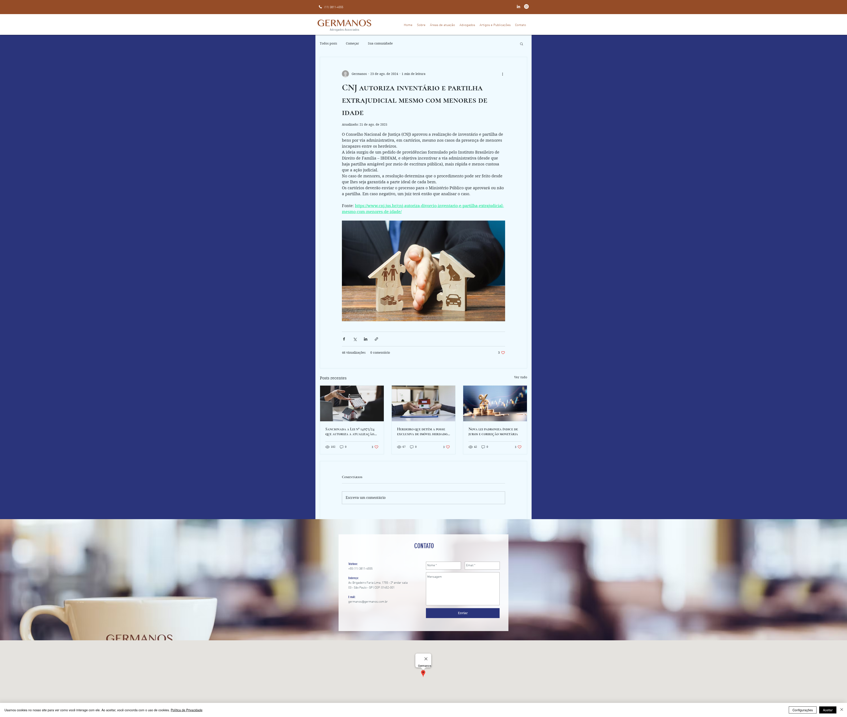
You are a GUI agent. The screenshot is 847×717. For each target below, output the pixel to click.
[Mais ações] (502, 73)
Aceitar (828, 710)
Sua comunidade (380, 43)
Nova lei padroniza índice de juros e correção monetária (493, 431)
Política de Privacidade (186, 710)
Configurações (803, 710)
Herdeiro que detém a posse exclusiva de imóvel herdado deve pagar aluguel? (422, 431)
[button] (521, 43)
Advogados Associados (344, 30)
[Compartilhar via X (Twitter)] (355, 339)
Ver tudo (520, 377)
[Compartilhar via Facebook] (344, 339)
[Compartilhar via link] (376, 339)
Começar (352, 43)
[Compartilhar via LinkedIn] (366, 339)
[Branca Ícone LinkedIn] (518, 6)
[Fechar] (841, 709)
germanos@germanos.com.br (368, 602)
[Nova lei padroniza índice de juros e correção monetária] (495, 403)
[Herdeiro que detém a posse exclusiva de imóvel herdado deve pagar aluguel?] (423, 403)
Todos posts (328, 43)
